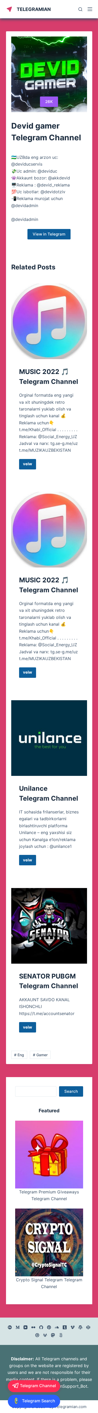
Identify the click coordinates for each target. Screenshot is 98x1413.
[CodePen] (88, 1327)
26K (49, 101)
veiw (29, 465)
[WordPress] (80, 1327)
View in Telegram (49, 234)
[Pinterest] (49, 1327)
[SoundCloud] (57, 1327)
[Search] (80, 9)
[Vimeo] (72, 1327)
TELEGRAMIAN (34, 9)
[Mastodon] (53, 1335)
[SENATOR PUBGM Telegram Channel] (49, 926)
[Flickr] (33, 1327)
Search (71, 1091)
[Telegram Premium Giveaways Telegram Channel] (49, 1154)
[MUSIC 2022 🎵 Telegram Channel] (49, 321)
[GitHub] (41, 1327)
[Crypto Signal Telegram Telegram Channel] (49, 1242)
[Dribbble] (37, 1335)
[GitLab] (45, 1335)
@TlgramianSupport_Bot (63, 1386)
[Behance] (10, 1327)
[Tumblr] (65, 1327)
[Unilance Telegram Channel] (49, 738)
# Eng (19, 1055)
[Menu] (90, 9)
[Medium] (18, 1327)
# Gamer (40, 1055)
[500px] (61, 1335)
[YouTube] (25, 1327)
